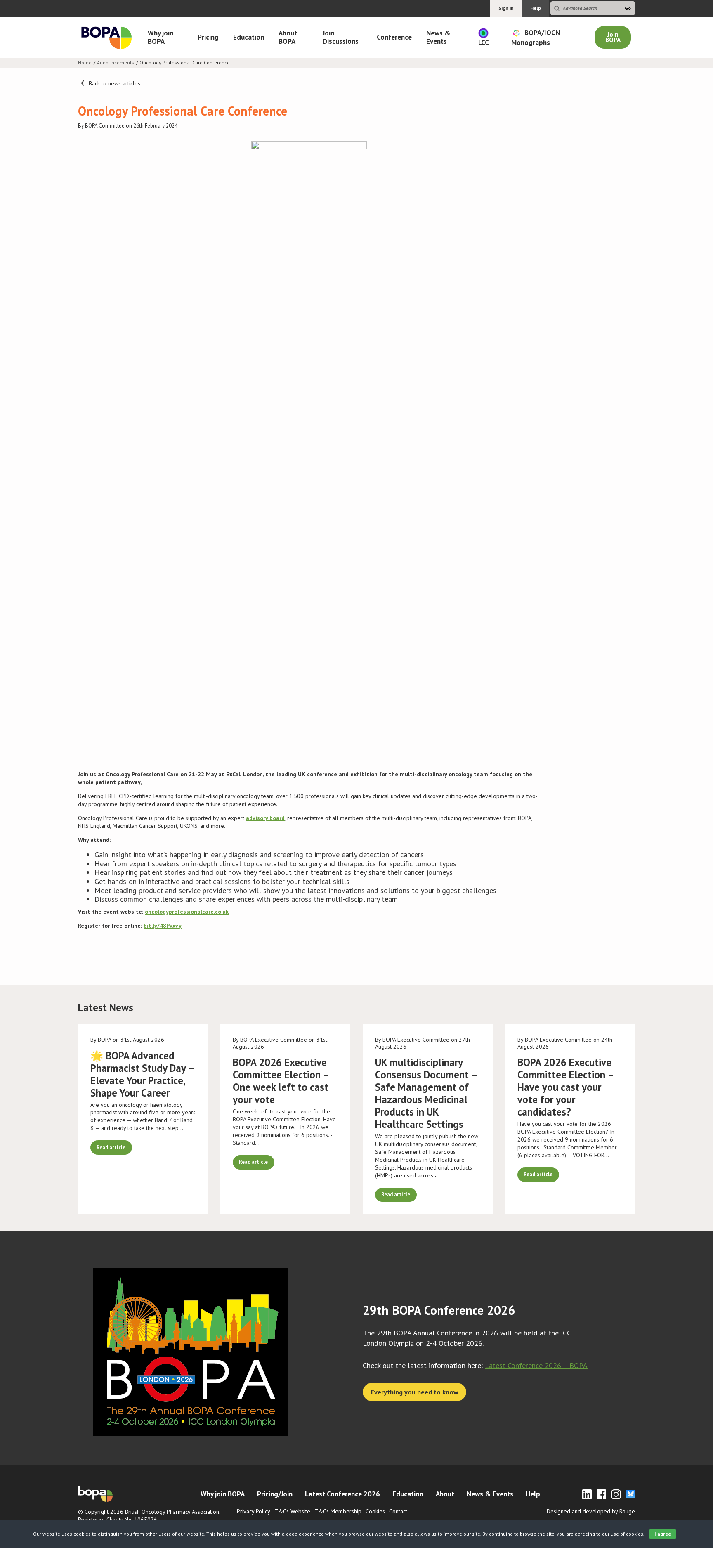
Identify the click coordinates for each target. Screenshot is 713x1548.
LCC (483, 42)
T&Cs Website (292, 1511)
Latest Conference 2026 (342, 1493)
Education (248, 37)
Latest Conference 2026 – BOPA (536, 1365)
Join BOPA (613, 37)
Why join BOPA (160, 37)
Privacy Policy (253, 1511)
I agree (662, 1534)
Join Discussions (341, 37)
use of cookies (627, 1534)
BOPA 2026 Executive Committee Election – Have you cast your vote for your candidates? (565, 1087)
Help (535, 8)
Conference (394, 37)
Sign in (506, 8)
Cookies (375, 1511)
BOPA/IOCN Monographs (535, 37)
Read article (111, 1147)
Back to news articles (113, 83)
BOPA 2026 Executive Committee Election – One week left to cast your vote (281, 1081)
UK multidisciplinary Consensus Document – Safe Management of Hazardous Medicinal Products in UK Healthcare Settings (426, 1093)
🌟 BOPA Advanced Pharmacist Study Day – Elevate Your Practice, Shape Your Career (142, 1074)
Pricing (208, 37)
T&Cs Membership (337, 1511)
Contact (398, 1511)
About (445, 1493)
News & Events (438, 37)
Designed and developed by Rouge (591, 1511)
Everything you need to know (414, 1392)
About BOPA (288, 37)
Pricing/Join (275, 1493)
